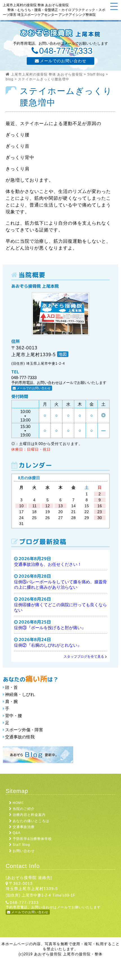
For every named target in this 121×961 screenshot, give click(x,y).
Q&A (17, 833)
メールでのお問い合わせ (63, 61)
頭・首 (11, 687)
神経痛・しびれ (20, 694)
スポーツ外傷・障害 (24, 729)
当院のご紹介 (24, 809)
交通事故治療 (24, 827)
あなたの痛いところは (31, 821)
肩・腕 (11, 701)
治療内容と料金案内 (29, 815)
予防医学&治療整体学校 (32, 839)
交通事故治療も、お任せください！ (48, 564)
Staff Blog (21, 845)
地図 (63, 354)
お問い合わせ (24, 851)
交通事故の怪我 (20, 736)
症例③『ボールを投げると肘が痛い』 (50, 627)
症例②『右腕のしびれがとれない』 (48, 645)
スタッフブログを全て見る (84, 657)
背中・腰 (13, 715)
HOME (18, 803)
